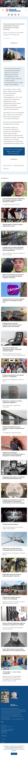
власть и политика (7, 165)
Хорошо (14, 753)
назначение (6, 168)
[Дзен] (8, 14)
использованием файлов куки (13, 747)
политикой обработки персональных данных (14, 749)
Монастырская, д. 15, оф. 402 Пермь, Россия (6, 731)
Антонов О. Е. (11, 729)
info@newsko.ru (4, 735)
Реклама (3, 742)
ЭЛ (17, 715)
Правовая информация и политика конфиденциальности (12, 719)
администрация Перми (18, 165)
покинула (14, 116)
